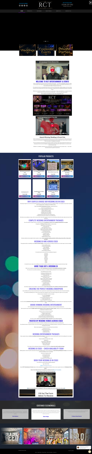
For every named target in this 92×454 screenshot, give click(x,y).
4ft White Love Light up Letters (53, 192)
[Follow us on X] (27, 5)
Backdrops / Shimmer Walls (23, 95)
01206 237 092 (67, 4)
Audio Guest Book (21, 104)
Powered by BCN (71, 450)
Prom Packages (21, 84)
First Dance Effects (22, 67)
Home (36, 452)
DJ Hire (20, 76)
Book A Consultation (57, 369)
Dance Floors (21, 101)
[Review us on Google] (22, 5)
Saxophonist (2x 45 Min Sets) (39, 192)
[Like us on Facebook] (20, 5)
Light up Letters (21, 90)
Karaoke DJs (21, 78)
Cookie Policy (39, 452)
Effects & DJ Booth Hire (22, 112)
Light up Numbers (21, 92)
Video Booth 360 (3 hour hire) (25, 172)
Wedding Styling (21, 73)
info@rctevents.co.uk (67, 6)
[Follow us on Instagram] (24, 5)
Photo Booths (21, 98)
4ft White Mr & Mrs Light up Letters (67, 172)
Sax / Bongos (21, 70)
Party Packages (21, 81)
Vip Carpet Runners (22, 109)
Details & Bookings (25, 176)
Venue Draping (21, 106)
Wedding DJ (21, 62)
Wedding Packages (22, 64)
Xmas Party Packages (22, 87)
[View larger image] (11, 436)
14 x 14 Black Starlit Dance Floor (39, 172)
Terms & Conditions (50, 452)
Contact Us (54, 452)
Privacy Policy (44, 452)
